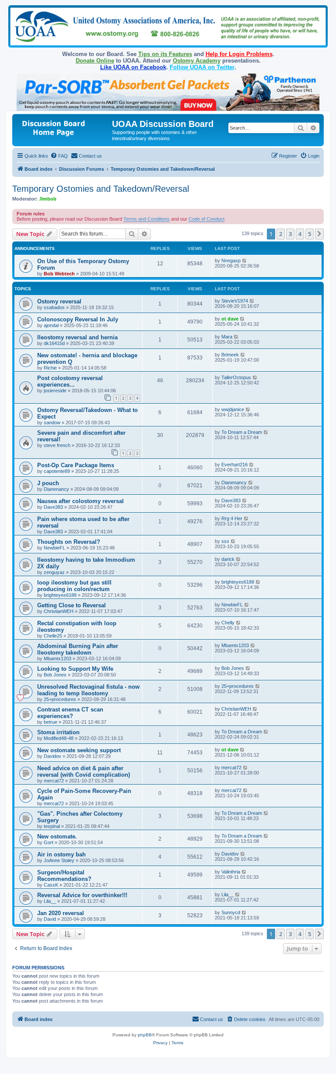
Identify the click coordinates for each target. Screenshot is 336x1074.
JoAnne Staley (59, 860)
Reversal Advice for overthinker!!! (82, 895)
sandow (52, 422)
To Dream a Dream (241, 432)
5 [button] (309, 234)
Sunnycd (230, 912)
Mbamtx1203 (57, 658)
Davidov (52, 756)
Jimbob (47, 198)
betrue (50, 722)
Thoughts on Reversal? (68, 542)
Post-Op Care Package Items (75, 465)
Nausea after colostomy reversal (80, 501)
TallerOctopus (236, 377)
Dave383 (53, 507)
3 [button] (290, 234)
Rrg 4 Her (231, 518)
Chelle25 (53, 635)
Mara (226, 336)
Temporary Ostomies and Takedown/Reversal (100, 189)
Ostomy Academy (196, 60)
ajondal (51, 325)
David (50, 919)
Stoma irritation (58, 732)
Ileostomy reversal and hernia (77, 337)
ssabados (54, 307)
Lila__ (50, 901)
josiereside (55, 390)
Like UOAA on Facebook (133, 67)
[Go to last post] (245, 260)
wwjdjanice (232, 409)
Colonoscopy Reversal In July (77, 319)
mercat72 (54, 780)
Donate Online (95, 60)
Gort (48, 842)
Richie (50, 367)
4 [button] (299, 234)
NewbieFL (54, 547)
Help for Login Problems (239, 54)
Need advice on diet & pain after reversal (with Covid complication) (83, 771)
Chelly (227, 622)
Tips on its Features (165, 54)
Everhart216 (234, 464)
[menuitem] (59, 156)
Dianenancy (56, 489)
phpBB (145, 1034)
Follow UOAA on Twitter (202, 67)
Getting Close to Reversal (71, 605)
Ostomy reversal (59, 301)
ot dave (229, 318)
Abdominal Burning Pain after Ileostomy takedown (77, 649)
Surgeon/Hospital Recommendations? (64, 875)
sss (225, 541)
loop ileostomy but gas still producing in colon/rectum (74, 585)
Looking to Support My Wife (75, 669)
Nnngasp (231, 260)
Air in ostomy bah (61, 854)
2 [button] (280, 234)
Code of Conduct (206, 219)
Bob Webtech (59, 273)
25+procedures (60, 699)
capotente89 (57, 471)
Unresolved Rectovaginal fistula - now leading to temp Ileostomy (88, 690)
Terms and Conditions (146, 219)
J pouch (48, 483)
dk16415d (54, 343)
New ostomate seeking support (79, 750)
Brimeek (230, 354)
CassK (51, 884)
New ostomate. (57, 836)
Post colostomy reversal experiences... (70, 381)
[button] (319, 234)
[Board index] (63, 126)
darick (227, 559)
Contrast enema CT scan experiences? (70, 712)
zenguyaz (54, 572)
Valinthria (230, 871)
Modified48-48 (59, 738)
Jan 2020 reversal (60, 913)
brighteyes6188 (60, 595)
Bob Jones (55, 674)
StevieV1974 (234, 300)
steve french (57, 445)
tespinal (52, 826)
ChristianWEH (59, 611)
